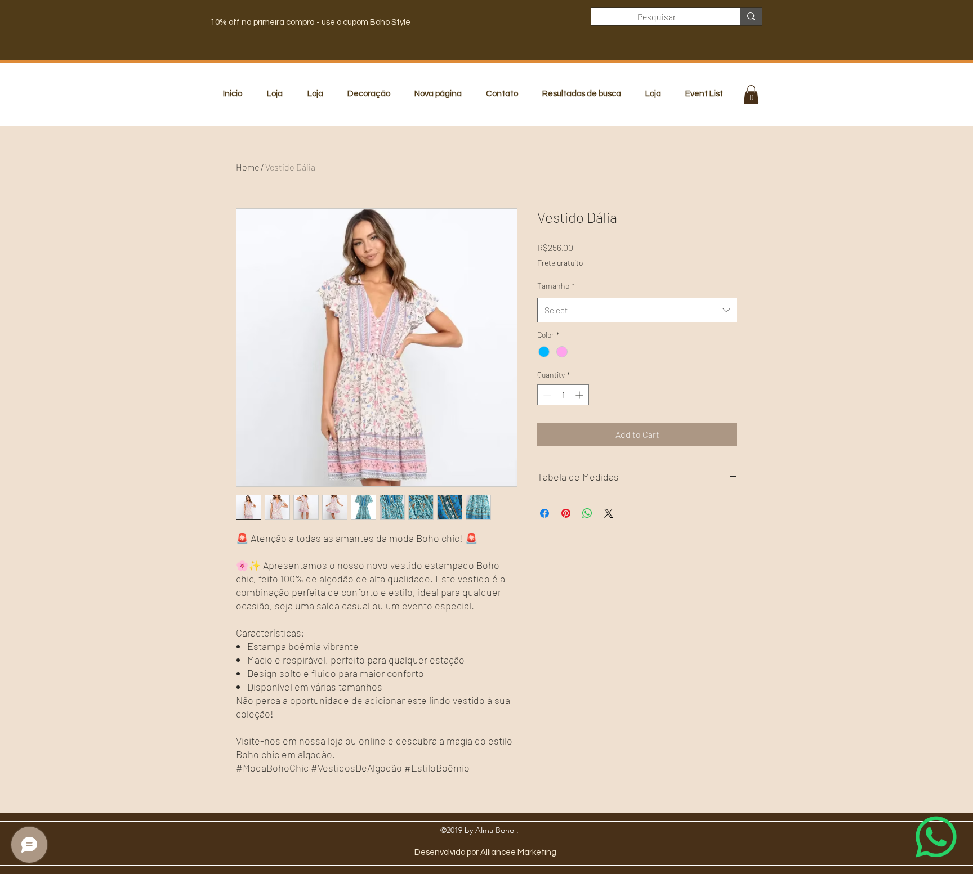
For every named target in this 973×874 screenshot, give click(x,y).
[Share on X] (608, 513)
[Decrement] (546, 395)
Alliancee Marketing (518, 852)
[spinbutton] (563, 395)
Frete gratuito (560, 262)
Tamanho (556, 285)
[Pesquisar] (751, 16)
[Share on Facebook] (544, 513)
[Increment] (580, 395)
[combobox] (637, 310)
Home (247, 167)
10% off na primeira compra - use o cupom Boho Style (310, 22)
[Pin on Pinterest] (566, 513)
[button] (751, 94)
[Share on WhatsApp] (587, 513)
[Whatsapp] (936, 837)
